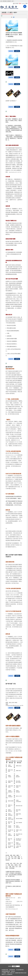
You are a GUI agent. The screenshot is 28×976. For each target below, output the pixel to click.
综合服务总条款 (5, 969)
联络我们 (9, 1)
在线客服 (16, 3)
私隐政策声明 (12, 969)
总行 (13, 1)
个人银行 (10, 12)
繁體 (26, 3)
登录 (20, 3)
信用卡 (15, 12)
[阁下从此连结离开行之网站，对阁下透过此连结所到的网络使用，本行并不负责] (11, 51)
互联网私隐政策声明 (6, 971)
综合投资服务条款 (20, 969)
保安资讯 (13, 971)
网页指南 (5, 1)
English (23, 3)
